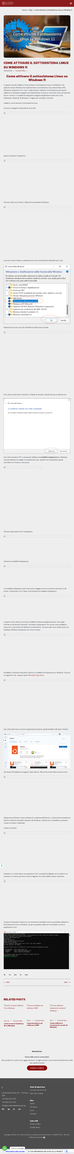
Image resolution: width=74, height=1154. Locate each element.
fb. (5, 974)
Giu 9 (29, 1020)
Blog (30, 10)
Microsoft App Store (36, 675)
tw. (10, 974)
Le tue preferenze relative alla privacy (45, 1151)
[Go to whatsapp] (4, 1148)
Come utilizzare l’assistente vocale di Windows (58, 1025)
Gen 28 (6, 1021)
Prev (8, 982)
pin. (15, 974)
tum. (26, 974)
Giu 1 (51, 1020)
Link (15, 675)
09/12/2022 (8, 71)
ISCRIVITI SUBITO (37, 1068)
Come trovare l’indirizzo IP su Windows (14, 1024)
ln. (21, 974)
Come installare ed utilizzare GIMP (34, 1024)
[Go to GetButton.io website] (5, 1152)
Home (24, 10)
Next (66, 982)
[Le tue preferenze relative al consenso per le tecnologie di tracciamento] (2, 865)
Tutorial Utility (20, 71)
